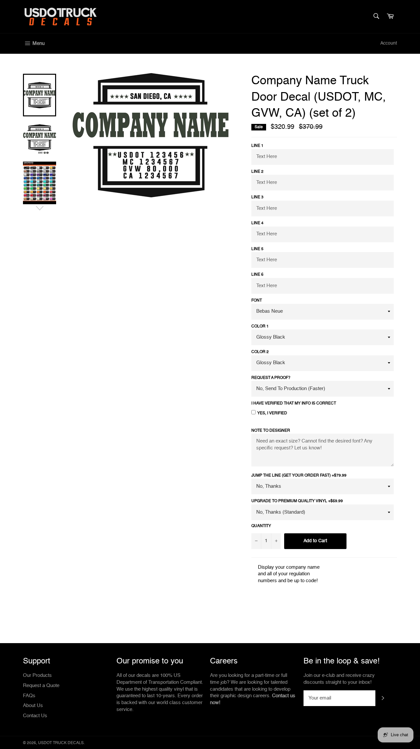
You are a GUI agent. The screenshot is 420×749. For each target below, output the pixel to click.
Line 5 (257, 249)
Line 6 (257, 275)
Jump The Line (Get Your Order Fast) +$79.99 (298, 476)
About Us (33, 705)
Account (388, 43)
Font (256, 301)
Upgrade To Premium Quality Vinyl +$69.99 (297, 501)
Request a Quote (41, 685)
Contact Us (35, 715)
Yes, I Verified (272, 413)
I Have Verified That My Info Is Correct (293, 403)
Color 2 (260, 352)
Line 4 (257, 223)
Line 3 (257, 197)
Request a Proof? (270, 378)
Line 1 (257, 146)
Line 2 (257, 172)
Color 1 (260, 326)
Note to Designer (270, 431)
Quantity (261, 526)
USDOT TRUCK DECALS (61, 743)
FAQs (29, 695)
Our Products (37, 675)
